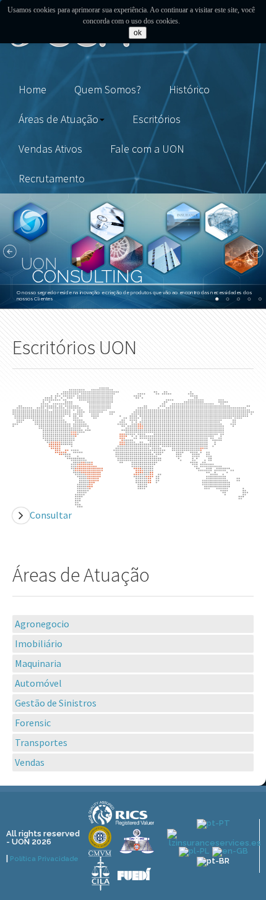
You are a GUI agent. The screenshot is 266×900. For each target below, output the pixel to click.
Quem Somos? (107, 89)
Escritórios (156, 119)
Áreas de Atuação (58, 119)
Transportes (41, 742)
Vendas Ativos (50, 149)
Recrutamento (52, 178)
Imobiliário (38, 643)
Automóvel (38, 683)
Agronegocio (42, 624)
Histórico (189, 89)
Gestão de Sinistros (56, 703)
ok (138, 32)
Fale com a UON (147, 149)
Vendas (30, 762)
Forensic (33, 722)
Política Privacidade (44, 859)
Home (32, 89)
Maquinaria (38, 663)
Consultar (51, 515)
